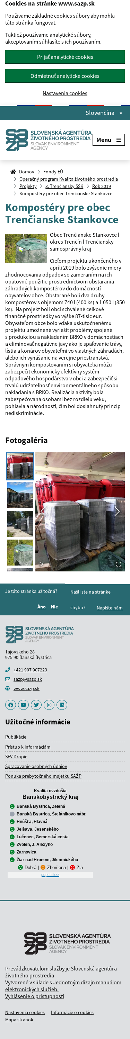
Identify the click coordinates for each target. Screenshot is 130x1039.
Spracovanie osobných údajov (36, 766)
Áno (42, 607)
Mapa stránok (19, 1020)
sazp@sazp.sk (28, 679)
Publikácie (15, 737)
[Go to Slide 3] (20, 524)
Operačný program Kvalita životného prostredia (68, 179)
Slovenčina (101, 113)
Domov (26, 172)
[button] (80, 511)
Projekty (28, 186)
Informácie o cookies (72, 1012)
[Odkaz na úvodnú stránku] (49, 140)
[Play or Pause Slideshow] (41, 564)
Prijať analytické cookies (65, 56)
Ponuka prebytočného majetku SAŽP (43, 776)
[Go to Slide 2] (20, 495)
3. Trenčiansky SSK (64, 186)
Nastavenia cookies (65, 93)
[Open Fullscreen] (118, 564)
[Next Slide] (117, 512)
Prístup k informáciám (28, 747)
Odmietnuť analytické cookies (65, 75)
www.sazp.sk (27, 688)
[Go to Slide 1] (20, 466)
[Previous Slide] (43, 512)
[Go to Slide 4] (20, 553)
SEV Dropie (16, 756)
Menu (103, 140)
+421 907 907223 (30, 670)
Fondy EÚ (53, 172)
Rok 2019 (101, 186)
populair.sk (50, 874)
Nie (55, 607)
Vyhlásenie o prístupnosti (34, 996)
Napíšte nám (110, 608)
